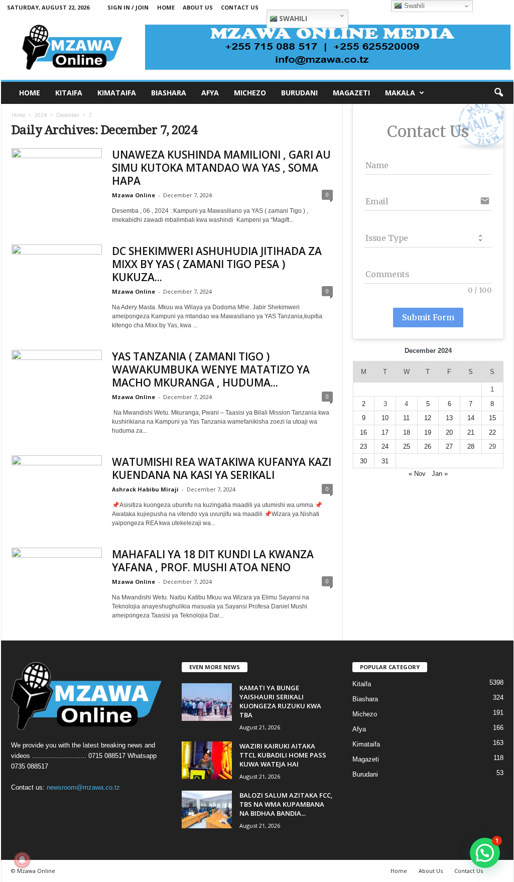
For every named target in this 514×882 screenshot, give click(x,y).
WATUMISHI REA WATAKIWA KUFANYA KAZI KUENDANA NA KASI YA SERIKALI (221, 468)
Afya (359, 729)
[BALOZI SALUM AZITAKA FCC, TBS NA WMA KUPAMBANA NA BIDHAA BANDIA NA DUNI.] (207, 809)
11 (406, 418)
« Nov (417, 473)
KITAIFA (68, 92)
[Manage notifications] (22, 860)
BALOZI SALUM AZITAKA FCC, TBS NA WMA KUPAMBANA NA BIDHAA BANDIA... (286, 804)
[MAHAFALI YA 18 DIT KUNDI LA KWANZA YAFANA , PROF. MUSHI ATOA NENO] (57, 581)
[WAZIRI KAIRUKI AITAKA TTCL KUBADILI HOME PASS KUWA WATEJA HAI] (207, 760)
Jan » (440, 473)
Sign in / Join (128, 7)
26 (427, 446)
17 (385, 432)
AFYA (210, 92)
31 (385, 461)
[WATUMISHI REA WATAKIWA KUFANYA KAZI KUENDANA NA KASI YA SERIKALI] (57, 489)
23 (363, 446)
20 (449, 432)
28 (470, 446)
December (67, 114)
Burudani (365, 774)
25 (406, 446)
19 (427, 432)
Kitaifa (361, 684)
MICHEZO (250, 92)
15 (492, 418)
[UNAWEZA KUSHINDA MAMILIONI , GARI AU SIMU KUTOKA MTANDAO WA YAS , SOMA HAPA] (57, 182)
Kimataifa (366, 744)
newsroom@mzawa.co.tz (83, 787)
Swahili (292, 18)
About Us (198, 7)
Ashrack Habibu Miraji (145, 489)
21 (470, 432)
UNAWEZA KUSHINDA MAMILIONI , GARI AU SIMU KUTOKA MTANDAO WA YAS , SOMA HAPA (221, 168)
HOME (29, 92)
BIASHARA (168, 92)
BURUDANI (299, 92)
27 (449, 446)
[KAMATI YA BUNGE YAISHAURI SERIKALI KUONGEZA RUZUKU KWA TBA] (207, 702)
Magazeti (365, 759)
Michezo (364, 714)
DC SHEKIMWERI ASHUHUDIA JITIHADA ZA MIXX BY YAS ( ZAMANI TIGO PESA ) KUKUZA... (217, 264)
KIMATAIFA (116, 92)
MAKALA (400, 92)
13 (449, 418)
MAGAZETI (351, 92)
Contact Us (240, 7)
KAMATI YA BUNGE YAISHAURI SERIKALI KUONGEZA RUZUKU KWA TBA (280, 701)
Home (166, 7)
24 (385, 446)
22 (492, 432)
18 (406, 432)
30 (363, 461)
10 (385, 418)
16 (363, 432)
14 (470, 418)
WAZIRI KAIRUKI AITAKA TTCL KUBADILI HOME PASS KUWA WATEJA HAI (282, 755)
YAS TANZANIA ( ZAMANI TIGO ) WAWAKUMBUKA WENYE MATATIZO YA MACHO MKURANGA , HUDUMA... (211, 369)
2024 (41, 114)
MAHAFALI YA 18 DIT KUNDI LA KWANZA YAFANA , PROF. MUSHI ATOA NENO (213, 560)
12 (427, 418)
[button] (498, 93)
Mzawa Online (133, 195)
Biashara (365, 699)
